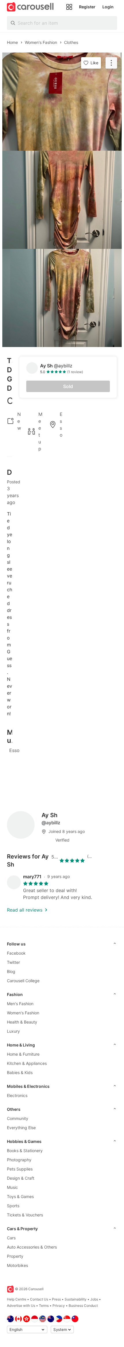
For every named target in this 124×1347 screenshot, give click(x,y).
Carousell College (23, 980)
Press (56, 1299)
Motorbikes (17, 1265)
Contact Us (39, 1299)
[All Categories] (69, 7)
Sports (13, 1205)
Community (17, 1118)
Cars (11, 1237)
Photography (19, 1159)
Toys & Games (20, 1196)
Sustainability (76, 1299)
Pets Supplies (20, 1168)
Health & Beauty (22, 1022)
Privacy (58, 1305)
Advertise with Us (21, 1305)
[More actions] (111, 63)
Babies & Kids (20, 1072)
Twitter (13, 962)
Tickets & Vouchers (25, 1214)
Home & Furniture (23, 1054)
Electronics (17, 1095)
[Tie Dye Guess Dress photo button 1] (62, 102)
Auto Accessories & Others (32, 1247)
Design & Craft (20, 1178)
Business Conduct (83, 1305)
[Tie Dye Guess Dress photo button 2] (62, 200)
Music (12, 1187)
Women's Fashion (23, 1012)
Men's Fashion (20, 1003)
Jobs (94, 1299)
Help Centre (16, 1299)
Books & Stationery (25, 1150)
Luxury (13, 1031)
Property (15, 1256)
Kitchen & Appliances (27, 1063)
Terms (44, 1305)
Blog (11, 971)
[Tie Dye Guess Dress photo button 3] (62, 298)
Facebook (16, 953)
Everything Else (21, 1127)
